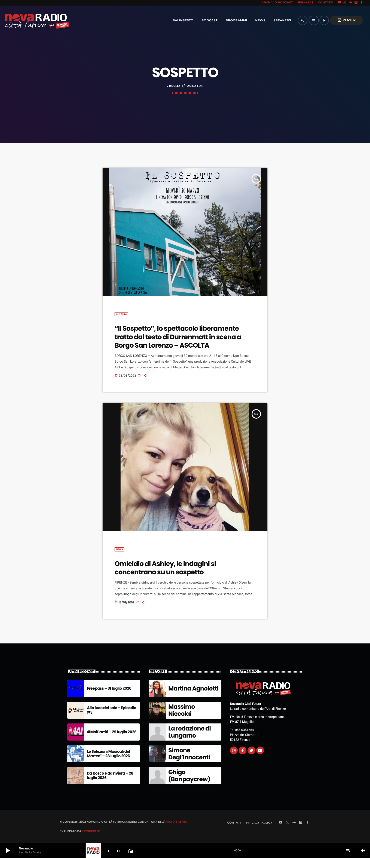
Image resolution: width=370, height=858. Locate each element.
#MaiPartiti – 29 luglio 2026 (111, 732)
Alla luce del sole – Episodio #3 (111, 710)
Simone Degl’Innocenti (189, 754)
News (119, 549)
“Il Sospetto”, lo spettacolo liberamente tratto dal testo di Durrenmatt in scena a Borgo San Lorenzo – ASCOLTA (178, 337)
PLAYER (346, 20)
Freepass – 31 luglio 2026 (109, 688)
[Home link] (27, 20)
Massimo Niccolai (181, 710)
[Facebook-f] (242, 750)
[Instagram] (356, 2)
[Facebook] (361, 2)
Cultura (121, 314)
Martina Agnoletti (193, 688)
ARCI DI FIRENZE (176, 822)
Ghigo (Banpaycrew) (189, 776)
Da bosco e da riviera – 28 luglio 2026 (110, 776)
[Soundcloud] (350, 2)
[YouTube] (339, 2)
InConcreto (91, 831)
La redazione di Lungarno (189, 732)
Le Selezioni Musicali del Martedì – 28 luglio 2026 (108, 754)
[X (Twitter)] (345, 2)
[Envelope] (260, 750)
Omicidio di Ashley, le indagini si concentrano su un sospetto (165, 568)
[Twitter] (251, 750)
